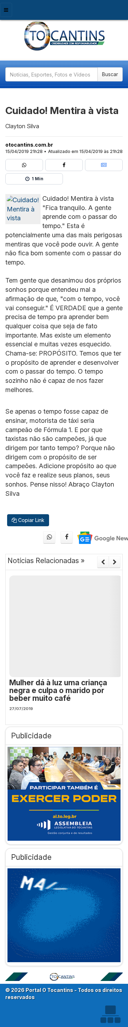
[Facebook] (64, 165)
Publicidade (31, 735)
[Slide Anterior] (103, 562)
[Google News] (104, 165)
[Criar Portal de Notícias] (110, 1014)
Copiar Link (30, 520)
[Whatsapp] (24, 165)
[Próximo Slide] (115, 562)
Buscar (110, 74)
